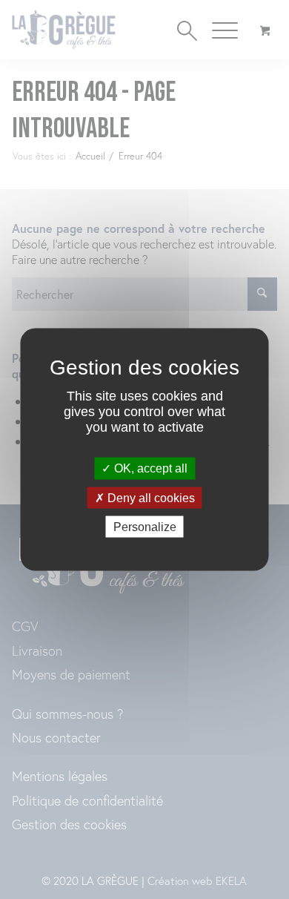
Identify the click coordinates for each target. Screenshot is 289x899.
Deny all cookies (149, 497)
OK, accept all (149, 468)
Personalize (144, 526)
